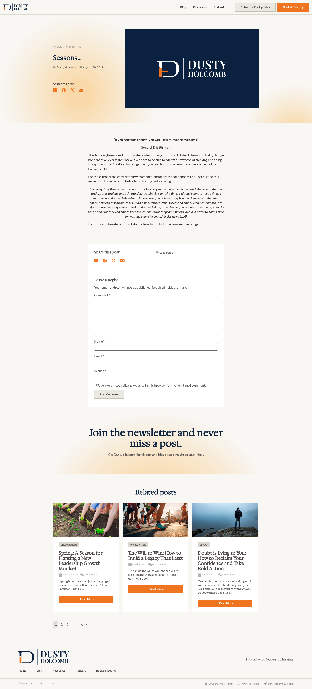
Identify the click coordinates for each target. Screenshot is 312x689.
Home (22, 670)
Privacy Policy (26, 682)
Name (99, 341)
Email (99, 356)
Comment (102, 295)
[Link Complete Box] (86, 557)
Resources (200, 7)
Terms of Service (47, 682)
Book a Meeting (106, 670)
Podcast (219, 7)
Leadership (75, 46)
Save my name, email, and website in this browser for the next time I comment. (151, 385)
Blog (183, 7)
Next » (83, 624)
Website (100, 370)
